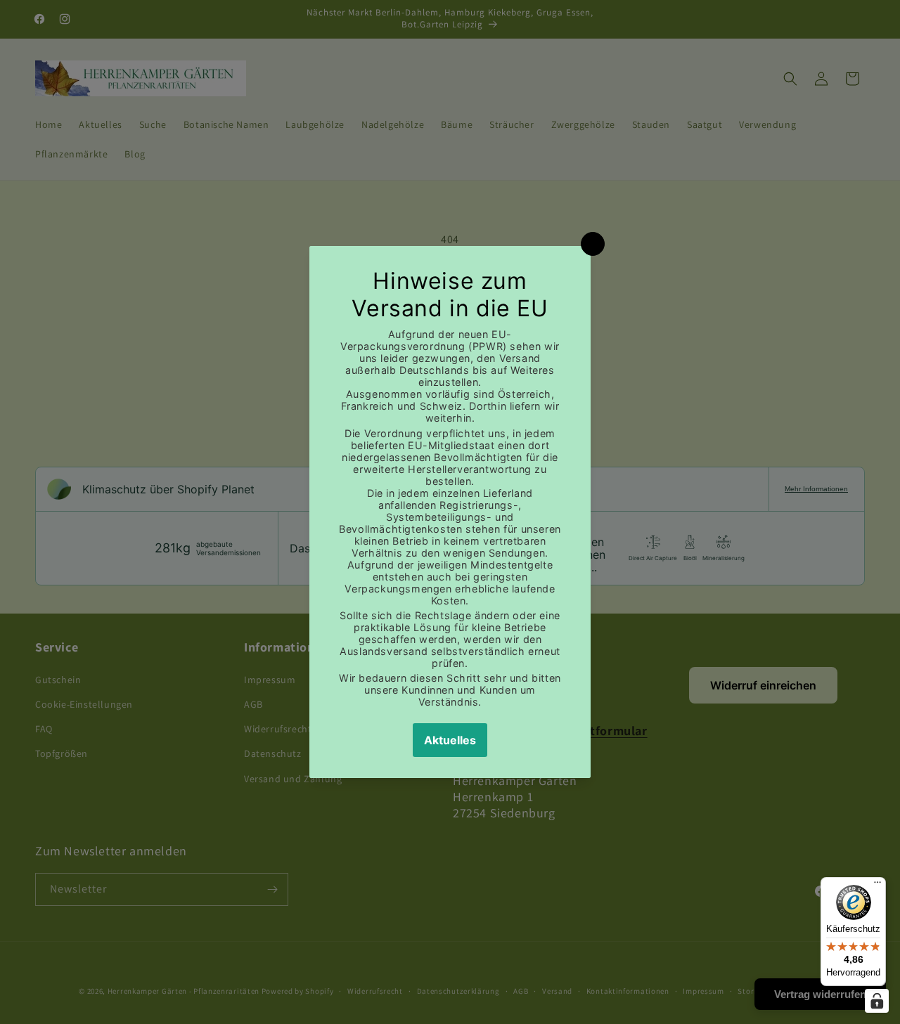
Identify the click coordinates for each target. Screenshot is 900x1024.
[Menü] (877, 885)
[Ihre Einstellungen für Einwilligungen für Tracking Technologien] (877, 1001)
